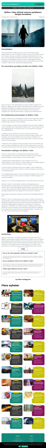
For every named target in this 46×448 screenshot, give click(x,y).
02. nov (38, 367)
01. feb (38, 328)
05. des (38, 354)
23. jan (38, 392)
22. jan (16, 405)
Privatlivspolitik (24, 446)
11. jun (38, 303)
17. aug (16, 290)
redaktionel (41, 17)
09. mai (38, 316)
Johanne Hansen (14, 17)
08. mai (16, 328)
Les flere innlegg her (23, 279)
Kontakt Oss (30, 7)
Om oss (20, 7)
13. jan (16, 341)
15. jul (38, 290)
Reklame (15, 7)
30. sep (38, 379)
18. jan (38, 405)
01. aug (16, 392)
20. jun (16, 303)
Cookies (24, 7)
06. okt (16, 379)
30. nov (16, 367)
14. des (38, 341)
